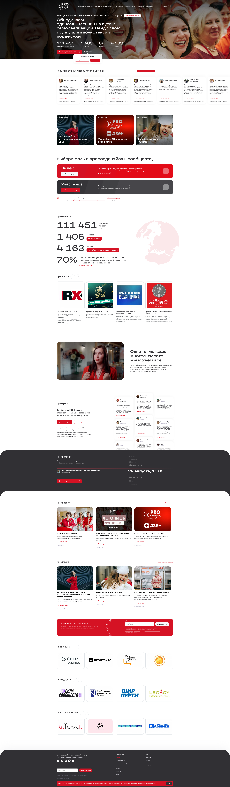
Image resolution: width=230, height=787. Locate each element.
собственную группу (113, 198)
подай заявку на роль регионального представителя (88, 200)
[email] (73, 761)
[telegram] (62, 761)
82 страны (95, 239)
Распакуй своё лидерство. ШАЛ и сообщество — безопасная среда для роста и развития (73, 595)
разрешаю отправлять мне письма (152, 631)
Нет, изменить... (82, 60)
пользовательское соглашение (141, 629)
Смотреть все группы (146, 71)
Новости (118, 771)
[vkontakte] (58, 761)
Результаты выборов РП (67, 533)
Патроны (148, 760)
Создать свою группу (164, 71)
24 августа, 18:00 (146, 471)
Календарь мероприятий (70, 481)
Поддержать (149, 763)
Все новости (169, 503)
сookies (78, 783)
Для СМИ (148, 765)
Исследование (84, 265)
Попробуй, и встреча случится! (109, 592)
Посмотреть (64, 98)
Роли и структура (121, 760)
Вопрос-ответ (120, 774)
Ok (169, 783)
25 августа (132, 456)
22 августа (134, 481)
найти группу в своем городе (104, 250)
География (119, 765)
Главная (118, 757)
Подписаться (162, 624)
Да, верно (95, 60)
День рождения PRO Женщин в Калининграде (80, 470)
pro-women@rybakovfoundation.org (72, 755)
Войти (165, 6)
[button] (166, 171)
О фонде (141, 6)
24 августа (135, 477)
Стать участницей (71, 190)
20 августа (132, 487)
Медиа (118, 768)
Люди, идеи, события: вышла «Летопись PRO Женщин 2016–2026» (112, 534)
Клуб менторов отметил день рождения (151, 592)
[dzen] (69, 761)
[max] (66, 761)
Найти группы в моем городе (69, 52)
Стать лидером (70, 174)
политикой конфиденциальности (132, 631)
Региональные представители (124, 763)
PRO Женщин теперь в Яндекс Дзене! (150, 533)
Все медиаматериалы (165, 562)
